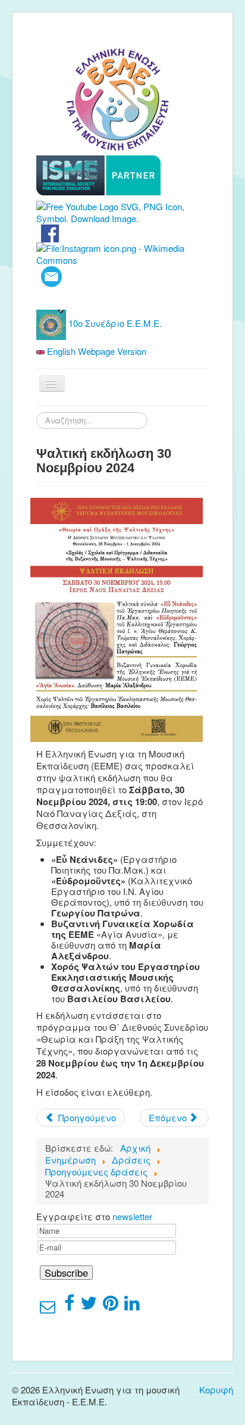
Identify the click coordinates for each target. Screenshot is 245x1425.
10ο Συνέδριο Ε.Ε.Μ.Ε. (114, 323)
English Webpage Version (95, 351)
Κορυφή (216, 1389)
